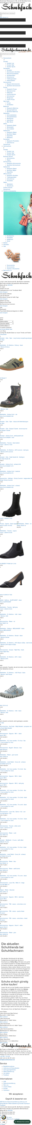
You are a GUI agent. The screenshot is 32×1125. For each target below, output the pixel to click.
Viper (3, 340)
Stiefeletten (6, 113)
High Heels (6, 101)
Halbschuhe (6, 130)
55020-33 (23, 525)
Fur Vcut (11, 742)
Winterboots (10, 118)
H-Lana (7, 842)
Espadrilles (10, 136)
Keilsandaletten (11, 80)
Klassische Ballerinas (12, 108)
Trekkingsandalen (11, 79)
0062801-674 (9, 466)
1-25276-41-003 (7, 444)
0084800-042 (9, 416)
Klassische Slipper (12, 132)
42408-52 (5, 934)
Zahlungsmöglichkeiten (9, 1070)
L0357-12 (5, 891)
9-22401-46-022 (7, 525)
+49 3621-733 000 (5, 1056)
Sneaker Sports (11, 67)
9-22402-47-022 (7, 594)
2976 (6, 658)
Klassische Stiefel (11, 125)
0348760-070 (9, 473)
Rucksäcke (10, 237)
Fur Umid (11, 771)
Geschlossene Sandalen (13, 72)
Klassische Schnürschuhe (14, 163)
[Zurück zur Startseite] (16, 50)
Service (5, 1102)
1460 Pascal (8, 674)
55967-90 (5, 835)
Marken (5, 243)
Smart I (6, 927)
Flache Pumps (11, 99)
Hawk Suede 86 (6, 459)
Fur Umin (11, 792)
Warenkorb (10, 1119)
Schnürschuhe (7, 82)
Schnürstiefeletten (12, 115)
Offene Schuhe (7, 174)
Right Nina (6, 651)
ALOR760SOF (7, 602)
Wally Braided (8, 728)
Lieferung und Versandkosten (11, 1068)
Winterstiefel (10, 127)
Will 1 (5, 735)
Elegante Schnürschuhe (13, 84)
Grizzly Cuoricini (8, 480)
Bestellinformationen (8, 1066)
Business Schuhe (8, 156)
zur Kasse (16, 1119)
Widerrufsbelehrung (8, 1071)
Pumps (5, 87)
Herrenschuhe (7, 146)
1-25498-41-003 (7, 518)
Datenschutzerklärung (9, 1083)
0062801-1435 (10, 437)
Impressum (6, 1090)
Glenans (5, 749)
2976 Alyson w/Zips (10, 644)
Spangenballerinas (12, 110)
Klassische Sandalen (12, 175)
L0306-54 (5, 756)
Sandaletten (6, 68)
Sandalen (9, 70)
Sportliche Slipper (11, 134)
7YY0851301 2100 (11, 563)
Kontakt (5, 1088)
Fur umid (11, 806)
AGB (4, 1081)
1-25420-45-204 (7, 609)
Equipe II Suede (6, 430)
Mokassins (10, 137)
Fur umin (11, 877)
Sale (4, 246)
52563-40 (5, 870)
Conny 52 (8, 764)
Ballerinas (6, 106)
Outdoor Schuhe (7, 187)
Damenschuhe (7, 58)
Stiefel (5, 123)
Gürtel (8, 241)
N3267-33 (5, 623)
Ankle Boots (10, 120)
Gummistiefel (10, 129)
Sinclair (7, 637)
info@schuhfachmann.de (7, 1060)
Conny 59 (8, 856)
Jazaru (3, 906)
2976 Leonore (9, 452)
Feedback (6, 1075)
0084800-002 (9, 487)
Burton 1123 (8, 813)
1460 (6, 409)
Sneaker (5, 61)
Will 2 (5, 778)
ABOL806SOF (7, 630)
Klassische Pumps (12, 89)
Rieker (18, 525)
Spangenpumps (11, 91)
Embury (7, 347)
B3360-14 (5, 863)
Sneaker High (10, 65)
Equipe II (4, 378)
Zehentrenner (10, 77)
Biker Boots (10, 122)
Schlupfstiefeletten (12, 117)
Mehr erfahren (4, 1017)
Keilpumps (9, 92)
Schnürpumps (10, 96)
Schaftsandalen (11, 75)
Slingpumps (10, 98)
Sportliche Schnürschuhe (13, 85)
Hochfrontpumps (11, 94)
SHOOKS (10, 285)
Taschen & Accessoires (9, 191)
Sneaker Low (10, 63)
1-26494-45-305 (7, 532)
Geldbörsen (10, 239)
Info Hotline (6, 1073)
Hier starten (9, 1117)
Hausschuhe (6, 144)
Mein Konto (3, 17)
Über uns (5, 1085)
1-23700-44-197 (7, 827)
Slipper (9, 160)
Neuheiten (6, 244)
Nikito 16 (7, 884)
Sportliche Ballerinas (12, 111)
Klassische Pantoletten (13, 141)
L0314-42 (5, 705)
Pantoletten (6, 139)
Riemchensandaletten (13, 73)
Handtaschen (10, 236)
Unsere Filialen (7, 1087)
